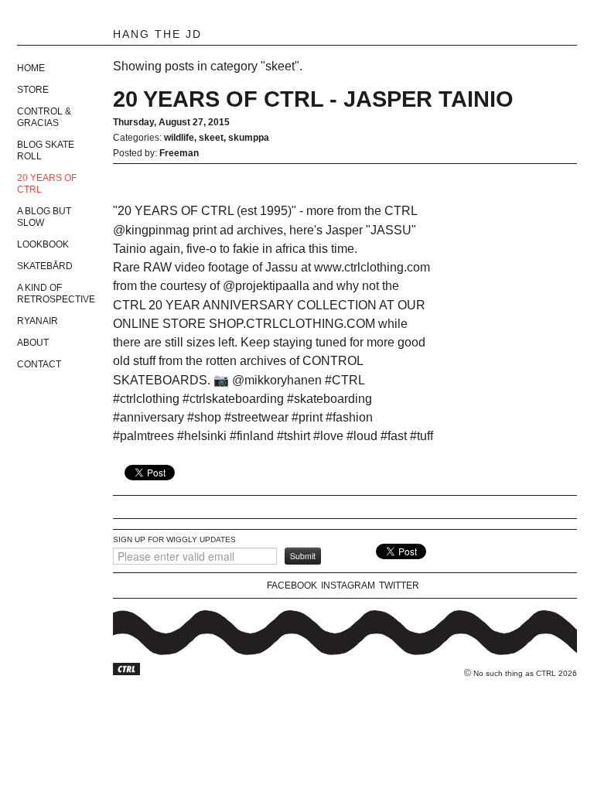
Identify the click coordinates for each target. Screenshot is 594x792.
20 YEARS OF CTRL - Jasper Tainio (313, 99)
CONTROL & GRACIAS (44, 117)
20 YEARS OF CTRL (47, 183)
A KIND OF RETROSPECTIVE (56, 293)
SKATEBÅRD (45, 266)
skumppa (248, 137)
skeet (211, 137)
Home (31, 68)
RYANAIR (37, 321)
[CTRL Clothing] (94, 24)
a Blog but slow (44, 217)
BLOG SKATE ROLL (45, 150)
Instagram (348, 585)
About (33, 342)
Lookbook (43, 244)
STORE (33, 89)
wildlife (179, 137)
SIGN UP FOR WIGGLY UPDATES (174, 539)
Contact (39, 364)
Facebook (292, 585)
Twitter (399, 585)
